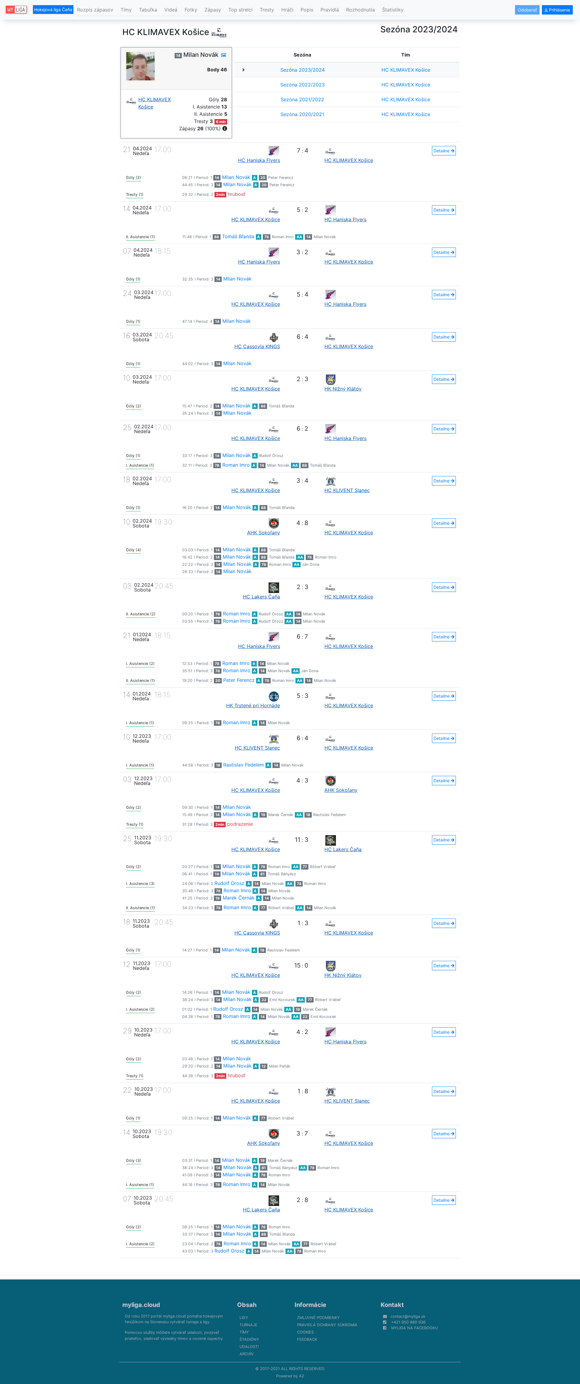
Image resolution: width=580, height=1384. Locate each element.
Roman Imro (283, 237)
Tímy (126, 10)
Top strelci (240, 10)
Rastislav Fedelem (243, 765)
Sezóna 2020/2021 (302, 114)
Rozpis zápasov (95, 10)
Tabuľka (148, 10)
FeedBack (307, 1339)
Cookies (305, 1332)
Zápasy (213, 10)
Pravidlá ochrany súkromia (327, 1325)
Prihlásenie (559, 9)
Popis (307, 10)
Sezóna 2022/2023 (302, 85)
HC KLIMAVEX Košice (406, 70)
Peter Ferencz (280, 177)
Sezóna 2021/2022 (302, 99)
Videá (170, 10)
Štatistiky (393, 10)
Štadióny (249, 1339)
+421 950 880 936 (408, 1322)
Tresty (267, 10)
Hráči (287, 10)
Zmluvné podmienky (318, 1317)
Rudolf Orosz (271, 455)
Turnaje (248, 1325)
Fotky (191, 10)
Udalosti (249, 1346)
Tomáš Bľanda (238, 236)
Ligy (244, 1317)
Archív (247, 1354)
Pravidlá (330, 10)
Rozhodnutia (360, 10)
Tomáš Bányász (282, 874)
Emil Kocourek (282, 999)
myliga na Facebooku (414, 1328)
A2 (301, 1376)
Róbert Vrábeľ (323, 866)
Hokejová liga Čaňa (53, 9)
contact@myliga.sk (408, 1316)
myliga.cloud (141, 1304)
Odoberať (527, 9)
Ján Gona (310, 564)
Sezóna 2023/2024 (302, 70)
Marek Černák (280, 814)
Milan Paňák (279, 1066)
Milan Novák (236, 177)
